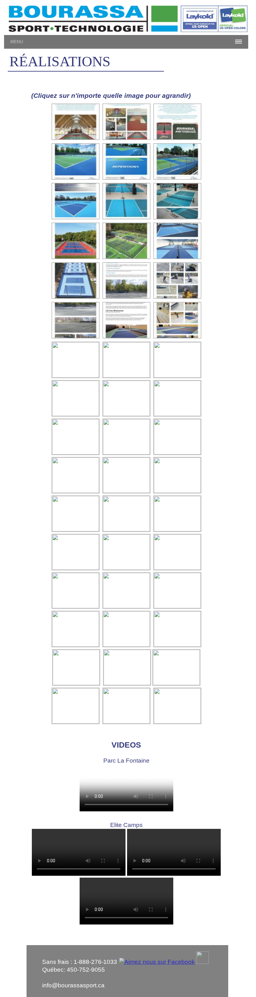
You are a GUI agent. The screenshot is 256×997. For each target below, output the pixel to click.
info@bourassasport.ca (73, 985)
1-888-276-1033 (95, 962)
